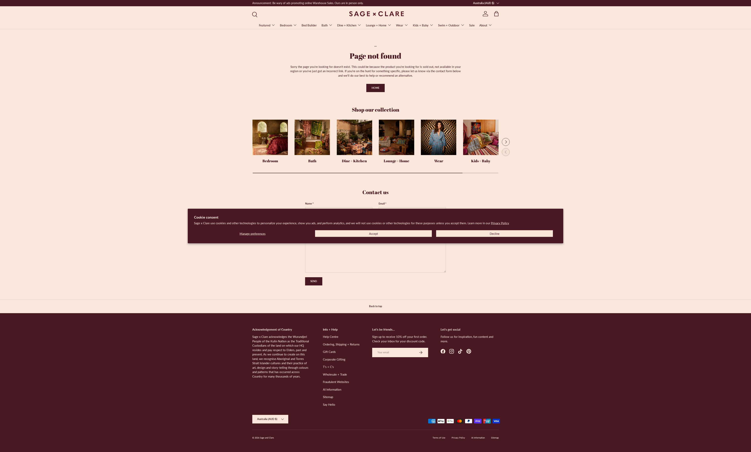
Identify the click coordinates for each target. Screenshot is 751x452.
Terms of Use (439, 437)
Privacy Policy (500, 223)
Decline (494, 233)
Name (308, 203)
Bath (325, 25)
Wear (399, 25)
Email (382, 203)
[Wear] (438, 137)
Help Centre (330, 336)
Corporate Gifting (334, 359)
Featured (264, 25)
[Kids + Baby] (481, 137)
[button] (496, 13)
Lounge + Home (376, 25)
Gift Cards (329, 351)
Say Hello (329, 404)
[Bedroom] (270, 137)
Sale (472, 25)
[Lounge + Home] (396, 137)
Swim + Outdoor (449, 25)
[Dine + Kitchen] (354, 137)
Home (375, 87)
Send (313, 281)
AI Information (332, 389)
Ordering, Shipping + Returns (341, 344)
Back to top (375, 306)
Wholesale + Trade (335, 374)
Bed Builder (309, 25)
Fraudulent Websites (336, 382)
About (483, 25)
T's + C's (328, 367)
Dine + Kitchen (346, 25)
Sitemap (328, 397)
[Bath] (312, 137)
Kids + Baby (421, 25)
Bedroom (286, 25)
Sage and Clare (267, 437)
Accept (373, 233)
